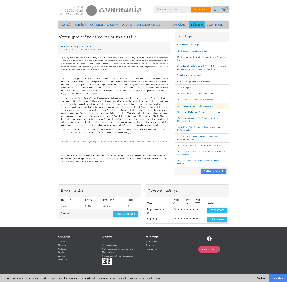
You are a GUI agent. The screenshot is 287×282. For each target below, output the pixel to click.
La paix (64, 50)
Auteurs (61, 256)
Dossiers (112, 24)
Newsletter (179, 24)
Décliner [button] (261, 278)
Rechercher (200, 10)
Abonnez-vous (209, 249)
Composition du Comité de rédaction (117, 256)
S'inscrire (150, 245)
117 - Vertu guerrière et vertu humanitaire (195, 106)
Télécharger (217, 210)
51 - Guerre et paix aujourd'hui (190, 75)
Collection (96, 24)
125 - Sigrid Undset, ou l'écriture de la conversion (198, 112)
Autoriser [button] (278, 278)
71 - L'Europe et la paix (187, 87)
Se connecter (151, 242)
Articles (127, 24)
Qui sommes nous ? (148, 24)
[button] (216, 9)
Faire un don (215, 24)
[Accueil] (101, 10)
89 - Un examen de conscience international (195, 94)
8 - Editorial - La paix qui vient (190, 45)
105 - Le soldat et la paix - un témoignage (195, 100)
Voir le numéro (212, 171)
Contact (105, 242)
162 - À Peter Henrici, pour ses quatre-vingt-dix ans (199, 145)
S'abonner (197, 24)
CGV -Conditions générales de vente (117, 249)
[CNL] (107, 261)
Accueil (65, 24)
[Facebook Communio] (209, 239)
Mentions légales (109, 252)
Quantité (65, 213)
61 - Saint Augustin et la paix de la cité (193, 81)
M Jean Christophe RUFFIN (76, 46)
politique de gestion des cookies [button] (146, 278)
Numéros (80, 24)
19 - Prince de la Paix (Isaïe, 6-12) (192, 51)
